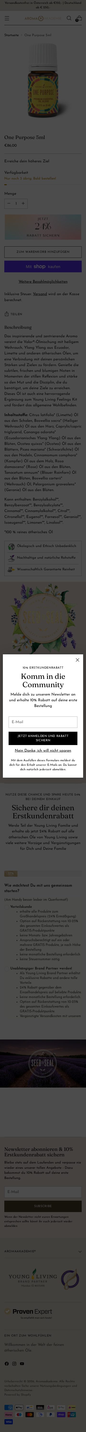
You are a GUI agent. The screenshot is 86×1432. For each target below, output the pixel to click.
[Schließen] (77, 660)
